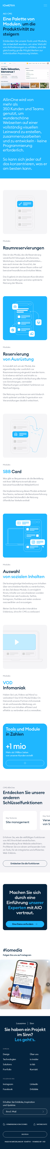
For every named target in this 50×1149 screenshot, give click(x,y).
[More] (25, 763)
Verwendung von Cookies (16, 1124)
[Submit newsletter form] (44, 1111)
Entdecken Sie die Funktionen (25, 863)
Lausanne (21, 1023)
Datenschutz (42, 1124)
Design (6, 1054)
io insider (34, 1059)
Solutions (7, 1064)
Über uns (34, 1054)
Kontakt (34, 1069)
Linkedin (34, 1084)
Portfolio (7, 1069)
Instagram (8, 1084)
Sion (32, 1023)
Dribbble (34, 1089)
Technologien (9, 1059)
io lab (32, 1064)
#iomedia (12, 950)
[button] (2, 984)
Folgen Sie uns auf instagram (17, 955)
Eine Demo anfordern (22, 924)
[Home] (9, 5)
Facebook (8, 1089)
